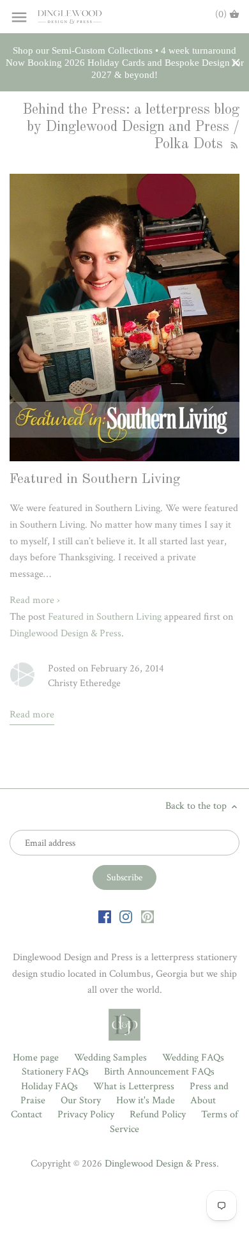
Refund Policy (158, 1114)
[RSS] (233, 144)
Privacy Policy (85, 1114)
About (203, 1100)
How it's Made (145, 1100)
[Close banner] (236, 63)
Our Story (81, 1100)
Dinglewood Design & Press (65, 633)
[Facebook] (104, 916)
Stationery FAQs (55, 1071)
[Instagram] (125, 916)
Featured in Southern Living (95, 479)
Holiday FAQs (49, 1086)
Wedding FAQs (193, 1057)
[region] (124, 62)
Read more (32, 714)
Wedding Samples (110, 1057)
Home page (36, 1057)
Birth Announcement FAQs (159, 1071)
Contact (26, 1114)
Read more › (35, 600)
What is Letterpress (133, 1086)
